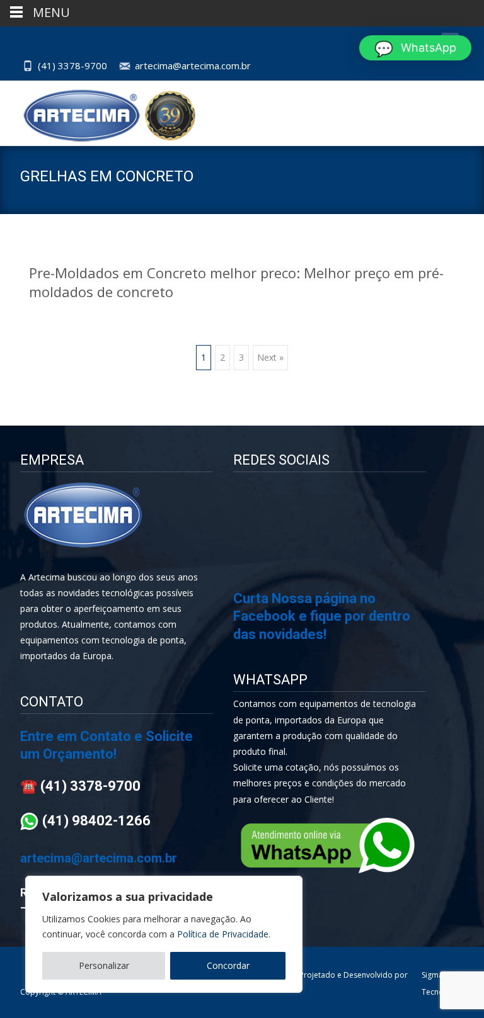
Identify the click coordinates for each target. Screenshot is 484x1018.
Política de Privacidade (222, 934)
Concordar (228, 965)
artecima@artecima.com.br (193, 65)
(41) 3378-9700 (72, 65)
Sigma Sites (440, 975)
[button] (415, 47)
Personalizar (104, 965)
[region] (163, 934)
